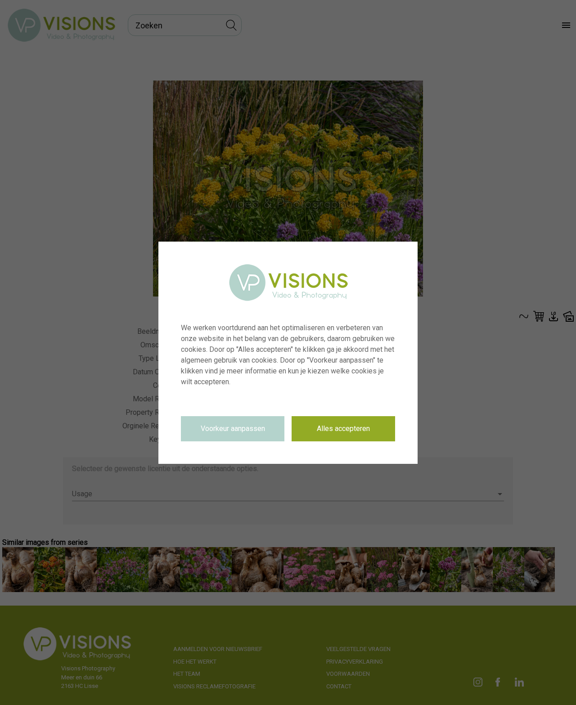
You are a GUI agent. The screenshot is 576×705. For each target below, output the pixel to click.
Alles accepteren (343, 428)
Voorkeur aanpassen (233, 428)
